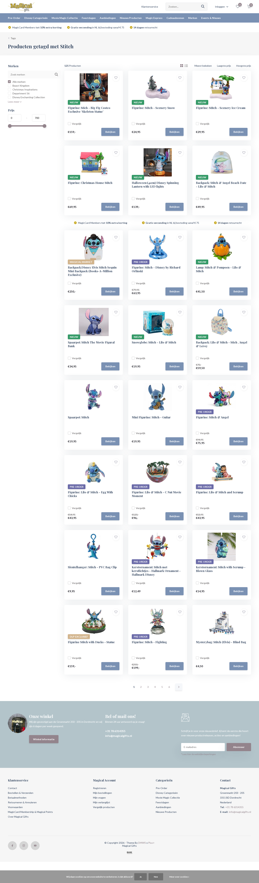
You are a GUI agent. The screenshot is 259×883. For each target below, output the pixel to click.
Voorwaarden (15, 807)
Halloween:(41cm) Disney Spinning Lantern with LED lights (155, 184)
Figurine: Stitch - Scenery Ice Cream (220, 108)
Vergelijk (76, 123)
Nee (156, 876)
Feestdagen (89, 17)
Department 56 (20, 93)
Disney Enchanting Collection (28, 97)
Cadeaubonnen (175, 17)
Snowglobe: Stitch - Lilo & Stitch (154, 342)
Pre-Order (14, 17)
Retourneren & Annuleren (22, 802)
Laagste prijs (224, 65)
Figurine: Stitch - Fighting (149, 642)
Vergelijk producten (104, 807)
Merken (192, 17)
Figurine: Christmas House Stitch (90, 183)
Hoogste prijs (243, 65)
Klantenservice (149, 6)
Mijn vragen (99, 797)
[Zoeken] (203, 7)
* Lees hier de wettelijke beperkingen (198, 754)
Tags (13, 38)
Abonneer (239, 746)
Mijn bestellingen (102, 792)
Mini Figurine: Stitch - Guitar (151, 417)
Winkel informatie (43, 739)
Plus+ (151, 842)
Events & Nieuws (211, 17)
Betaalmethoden (17, 797)
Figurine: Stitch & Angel (212, 417)
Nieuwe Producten (131, 17)
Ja (140, 876)
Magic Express (154, 17)
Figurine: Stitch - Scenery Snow (153, 108)
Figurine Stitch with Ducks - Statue (91, 642)
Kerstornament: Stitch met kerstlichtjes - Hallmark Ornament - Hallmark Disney (156, 570)
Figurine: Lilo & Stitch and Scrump (219, 492)
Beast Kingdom (20, 85)
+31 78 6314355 (115, 731)
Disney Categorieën (36, 17)
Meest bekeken (203, 65)
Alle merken (19, 81)
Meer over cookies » (179, 876)
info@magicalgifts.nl (118, 735)
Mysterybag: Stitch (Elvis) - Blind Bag (221, 642)
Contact (12, 788)
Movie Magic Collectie (65, 17)
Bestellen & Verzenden (20, 792)
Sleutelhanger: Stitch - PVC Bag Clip (92, 567)
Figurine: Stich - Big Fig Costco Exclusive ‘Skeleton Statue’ (89, 109)
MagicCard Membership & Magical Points (30, 811)
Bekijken (110, 131)
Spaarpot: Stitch (78, 417)
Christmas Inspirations (25, 89)
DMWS (142, 842)
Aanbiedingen (108, 17)
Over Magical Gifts (18, 816)
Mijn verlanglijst (101, 802)
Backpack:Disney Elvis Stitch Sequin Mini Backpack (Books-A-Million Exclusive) (92, 271)
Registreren (99, 788)
